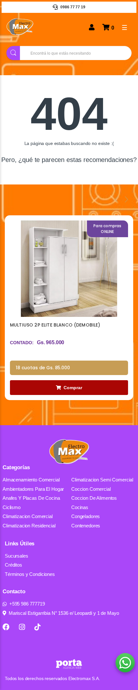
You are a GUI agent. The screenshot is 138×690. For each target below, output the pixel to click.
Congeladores (85, 516)
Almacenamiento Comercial (31, 479)
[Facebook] (6, 627)
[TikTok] (37, 627)
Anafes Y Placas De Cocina (31, 498)
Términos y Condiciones (30, 574)
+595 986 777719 (27, 603)
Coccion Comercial (91, 489)
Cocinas (79, 507)
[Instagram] (22, 627)
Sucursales (16, 556)
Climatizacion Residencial (29, 525)
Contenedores (85, 525)
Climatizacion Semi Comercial (102, 479)
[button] (125, 662)
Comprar (73, 387)
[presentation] (116, 199)
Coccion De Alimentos (94, 498)
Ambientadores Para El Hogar (33, 489)
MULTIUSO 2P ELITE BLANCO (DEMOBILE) (55, 325)
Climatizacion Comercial (28, 516)
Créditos (13, 565)
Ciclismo (12, 507)
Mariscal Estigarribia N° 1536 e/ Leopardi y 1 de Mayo (64, 613)
